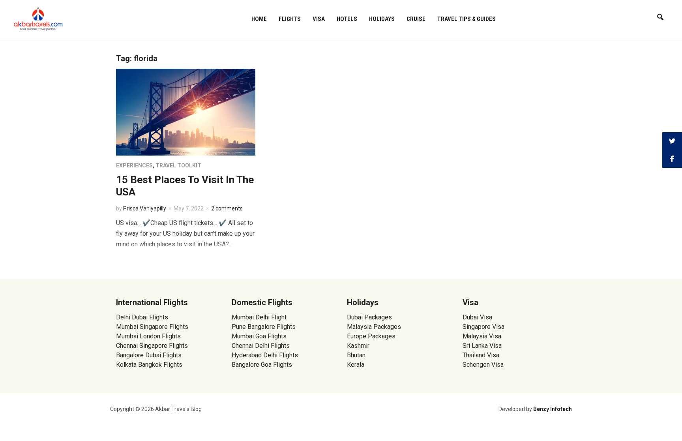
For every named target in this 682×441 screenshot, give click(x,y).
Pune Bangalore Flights (264, 326)
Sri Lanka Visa (483, 345)
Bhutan (356, 355)
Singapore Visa (483, 326)
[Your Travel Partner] (38, 18)
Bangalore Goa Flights (262, 364)
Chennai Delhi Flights (261, 345)
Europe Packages (371, 336)
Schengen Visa (483, 364)
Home (259, 19)
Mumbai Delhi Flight (259, 317)
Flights (290, 19)
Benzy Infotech (552, 409)
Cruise (416, 19)
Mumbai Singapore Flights (152, 326)
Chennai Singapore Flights (152, 345)
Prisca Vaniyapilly (144, 208)
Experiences (134, 165)
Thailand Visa (481, 355)
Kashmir (358, 345)
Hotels (347, 19)
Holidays (382, 19)
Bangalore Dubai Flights (149, 355)
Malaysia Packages (374, 326)
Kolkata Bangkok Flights (149, 364)
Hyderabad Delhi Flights (265, 355)
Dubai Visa (477, 317)
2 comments (227, 208)
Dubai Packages (369, 317)
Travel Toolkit (178, 165)
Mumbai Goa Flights (259, 336)
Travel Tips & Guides (466, 19)
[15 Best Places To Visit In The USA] (185, 111)
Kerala (355, 364)
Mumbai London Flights (148, 336)
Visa (319, 19)
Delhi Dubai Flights (142, 317)
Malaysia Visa (482, 336)
